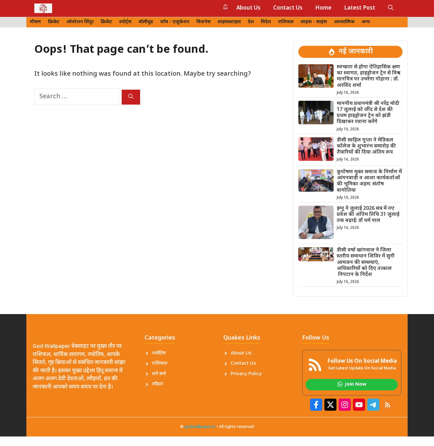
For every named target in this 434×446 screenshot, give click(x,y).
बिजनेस (203, 22)
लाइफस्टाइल (229, 22)
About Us (248, 8)
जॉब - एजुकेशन (174, 22)
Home (323, 8)
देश (251, 22)
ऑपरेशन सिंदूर (80, 22)
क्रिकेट (53, 22)
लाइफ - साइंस (314, 22)
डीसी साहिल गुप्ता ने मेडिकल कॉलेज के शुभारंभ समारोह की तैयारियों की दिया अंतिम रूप (366, 146)
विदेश (266, 22)
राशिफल (286, 22)
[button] (391, 8)
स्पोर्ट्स (125, 22)
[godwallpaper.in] (43, 8)
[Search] (131, 97)
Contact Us (287, 8)
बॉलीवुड (146, 22)
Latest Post (359, 8)
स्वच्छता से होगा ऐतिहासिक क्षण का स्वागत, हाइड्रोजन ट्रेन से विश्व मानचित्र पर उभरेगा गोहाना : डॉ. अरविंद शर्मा (368, 76)
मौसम (35, 22)
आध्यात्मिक (344, 22)
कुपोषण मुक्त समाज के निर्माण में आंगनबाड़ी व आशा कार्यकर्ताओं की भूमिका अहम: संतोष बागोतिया (369, 181)
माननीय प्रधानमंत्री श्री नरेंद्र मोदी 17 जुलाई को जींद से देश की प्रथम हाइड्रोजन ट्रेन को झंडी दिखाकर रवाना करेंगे (368, 113)
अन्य (366, 22)
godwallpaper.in (200, 426)
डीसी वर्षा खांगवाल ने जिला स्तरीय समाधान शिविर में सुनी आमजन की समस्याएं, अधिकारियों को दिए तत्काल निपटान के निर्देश (366, 262)
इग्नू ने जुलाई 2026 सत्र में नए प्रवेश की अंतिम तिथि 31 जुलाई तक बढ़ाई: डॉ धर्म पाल (368, 214)
